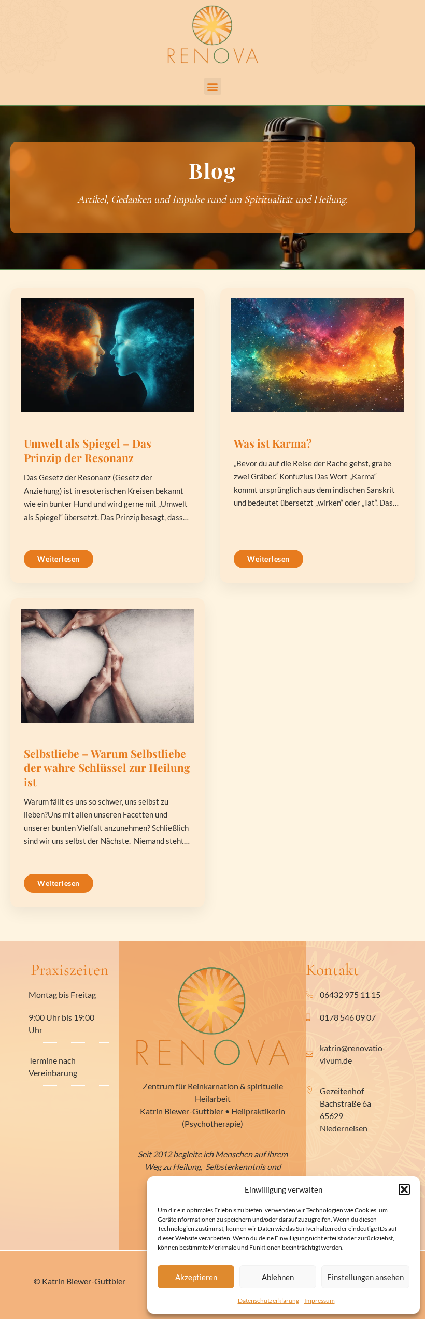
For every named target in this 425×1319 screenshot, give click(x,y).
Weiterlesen (58, 558)
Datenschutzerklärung (268, 1300)
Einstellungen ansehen (365, 1277)
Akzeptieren (196, 1277)
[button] (404, 1189)
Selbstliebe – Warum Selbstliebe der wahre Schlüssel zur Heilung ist (107, 767)
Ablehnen (278, 1277)
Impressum (319, 1300)
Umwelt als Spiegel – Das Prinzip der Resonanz (87, 450)
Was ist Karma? (273, 443)
